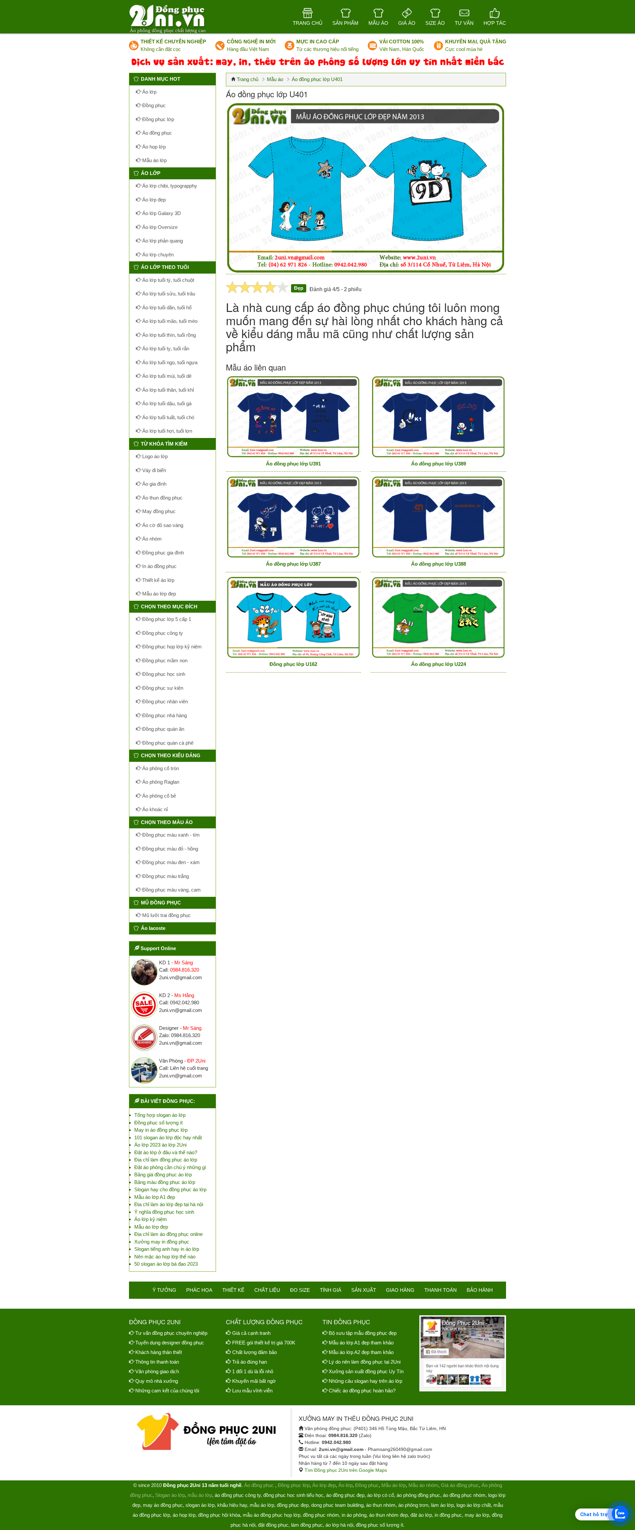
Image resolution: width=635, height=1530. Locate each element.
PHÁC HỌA (199, 1290)
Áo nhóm (151, 539)
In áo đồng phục (159, 566)
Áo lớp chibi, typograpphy (169, 186)
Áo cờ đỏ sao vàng (162, 525)
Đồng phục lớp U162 (293, 664)
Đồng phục (153, 105)
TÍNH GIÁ (330, 1290)
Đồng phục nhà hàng (164, 715)
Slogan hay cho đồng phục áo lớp (170, 1189)
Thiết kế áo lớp (157, 580)
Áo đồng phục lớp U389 (438, 463)
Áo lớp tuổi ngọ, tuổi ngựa (169, 362)
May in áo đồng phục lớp (161, 1130)
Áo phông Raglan (160, 782)
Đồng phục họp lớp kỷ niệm (171, 646)
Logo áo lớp (154, 456)
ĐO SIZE (300, 1290)
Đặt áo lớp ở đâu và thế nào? (165, 1152)
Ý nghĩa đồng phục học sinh (164, 1212)
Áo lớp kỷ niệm (150, 1219)
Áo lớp (148, 92)
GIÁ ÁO (406, 23)
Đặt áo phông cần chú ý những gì (170, 1167)
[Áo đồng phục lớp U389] (438, 416)
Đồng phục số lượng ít (158, 1122)
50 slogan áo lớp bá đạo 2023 (166, 1264)
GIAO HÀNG (400, 1290)
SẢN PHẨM (345, 23)
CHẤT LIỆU (267, 1290)
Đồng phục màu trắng (165, 876)
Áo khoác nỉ (154, 809)
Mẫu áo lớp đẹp (158, 593)
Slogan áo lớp (170, 1495)
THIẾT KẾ (233, 1290)
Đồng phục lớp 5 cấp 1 (166, 619)
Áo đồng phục (156, 133)
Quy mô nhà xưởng (156, 1381)
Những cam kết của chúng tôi (167, 1390)
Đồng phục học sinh (163, 674)
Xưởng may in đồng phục (161, 1242)
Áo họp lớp (153, 147)
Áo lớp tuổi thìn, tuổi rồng (168, 335)
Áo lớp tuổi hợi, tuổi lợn (166, 431)
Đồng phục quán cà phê (167, 743)
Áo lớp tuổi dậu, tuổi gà (166, 403)
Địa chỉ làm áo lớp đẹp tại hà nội (168, 1204)
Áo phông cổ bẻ (158, 796)
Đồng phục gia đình (162, 552)
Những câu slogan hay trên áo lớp (365, 1381)
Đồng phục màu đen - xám (170, 862)
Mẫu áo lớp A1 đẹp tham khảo (361, 1342)
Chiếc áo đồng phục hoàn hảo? (362, 1390)
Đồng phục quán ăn (162, 729)
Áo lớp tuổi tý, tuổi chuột (167, 280)
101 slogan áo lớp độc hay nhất (168, 1137)
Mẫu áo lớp (154, 160)
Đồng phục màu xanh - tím (170, 835)
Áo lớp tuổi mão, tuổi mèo (169, 321)
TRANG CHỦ (307, 23)
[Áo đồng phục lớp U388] (438, 516)
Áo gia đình (153, 484)
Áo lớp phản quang (162, 240)
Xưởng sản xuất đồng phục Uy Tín (366, 1371)
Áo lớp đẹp (153, 199)
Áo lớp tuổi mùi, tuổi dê (166, 376)
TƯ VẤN (464, 23)
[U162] (293, 617)
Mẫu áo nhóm (423, 1485)
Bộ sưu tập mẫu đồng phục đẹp (363, 1333)
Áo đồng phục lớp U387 (293, 564)
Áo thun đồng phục (162, 498)
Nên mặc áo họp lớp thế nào (164, 1256)
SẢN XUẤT (363, 1290)
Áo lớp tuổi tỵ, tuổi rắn (165, 348)
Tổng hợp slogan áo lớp (160, 1115)
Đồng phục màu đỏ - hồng (169, 849)
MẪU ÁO (378, 23)
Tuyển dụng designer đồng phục (169, 1342)
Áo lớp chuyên (157, 254)
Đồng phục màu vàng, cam (171, 890)
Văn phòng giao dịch (157, 1371)
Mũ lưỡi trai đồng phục (166, 915)
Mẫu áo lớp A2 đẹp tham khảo (361, 1352)
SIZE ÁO (435, 23)
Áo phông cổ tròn (160, 768)
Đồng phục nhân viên (164, 701)
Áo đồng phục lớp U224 (438, 664)
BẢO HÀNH (480, 1290)
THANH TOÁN (440, 1290)
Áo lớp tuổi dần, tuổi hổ (166, 307)
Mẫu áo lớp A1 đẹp (154, 1197)
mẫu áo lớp (200, 1495)
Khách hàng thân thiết (158, 1352)
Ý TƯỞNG (164, 1290)
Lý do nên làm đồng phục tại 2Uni (365, 1362)
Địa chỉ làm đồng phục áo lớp (165, 1159)
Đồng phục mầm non (164, 660)
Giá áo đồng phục (460, 1485)
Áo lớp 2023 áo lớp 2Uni (160, 1145)
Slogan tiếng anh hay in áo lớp (166, 1249)
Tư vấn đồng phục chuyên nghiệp (171, 1333)
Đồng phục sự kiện (162, 688)
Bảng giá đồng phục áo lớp (163, 1174)
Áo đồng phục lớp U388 (438, 564)
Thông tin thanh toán (157, 1362)
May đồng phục (158, 511)
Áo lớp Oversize (159, 227)
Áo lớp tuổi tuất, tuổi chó (167, 417)
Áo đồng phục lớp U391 (293, 463)
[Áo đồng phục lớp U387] (293, 516)
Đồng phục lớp (157, 119)
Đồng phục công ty (162, 633)
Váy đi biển (153, 470)
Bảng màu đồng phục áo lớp (164, 1182)
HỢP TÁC (495, 23)
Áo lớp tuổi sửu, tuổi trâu (168, 293)
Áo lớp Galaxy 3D (161, 213)
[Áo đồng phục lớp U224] (438, 617)
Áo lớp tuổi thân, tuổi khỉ (167, 390)
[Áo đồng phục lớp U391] (293, 416)
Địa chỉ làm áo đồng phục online (168, 1234)
